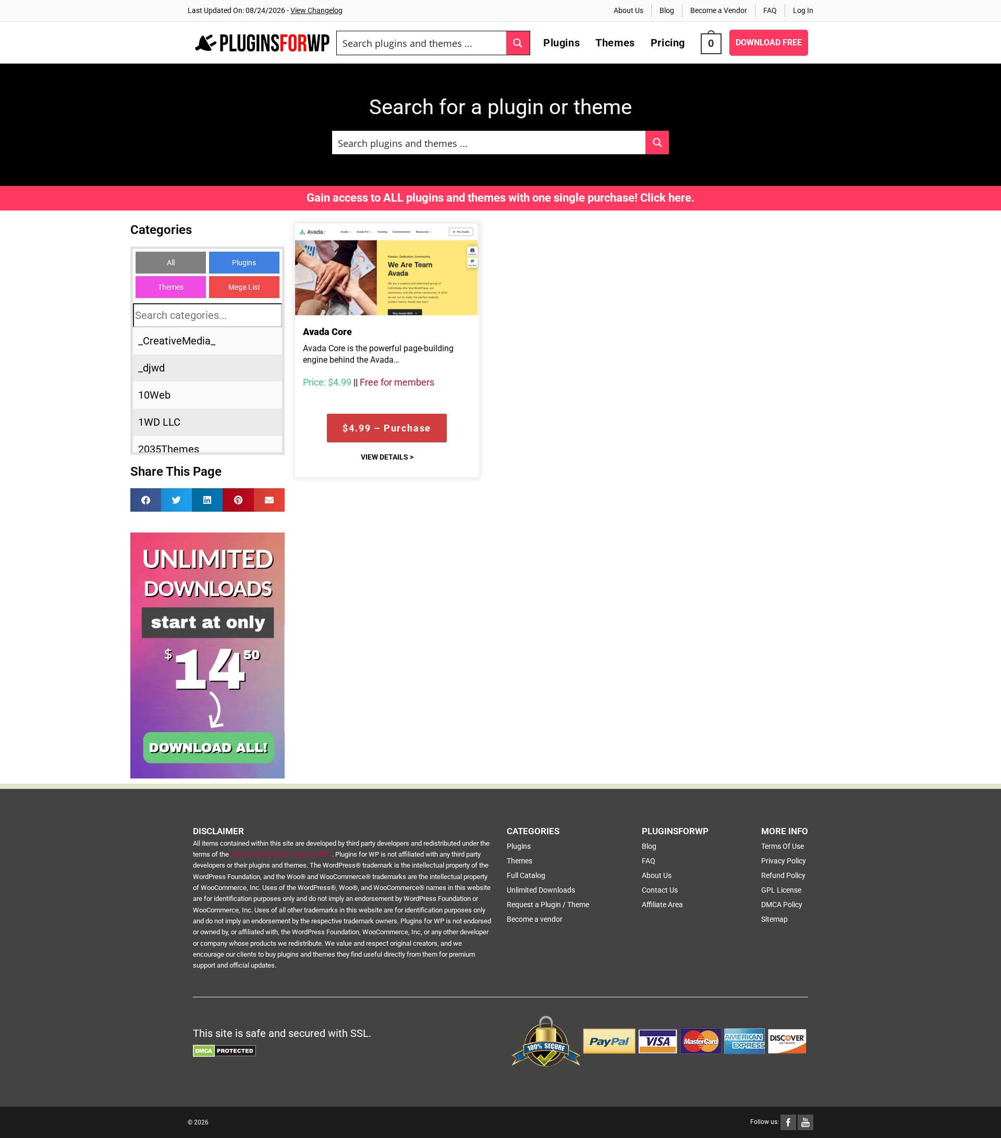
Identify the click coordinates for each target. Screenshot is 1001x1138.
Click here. (667, 197)
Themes (171, 287)
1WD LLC (159, 422)
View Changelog (316, 10)
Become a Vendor (718, 10)
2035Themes (168, 449)
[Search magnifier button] (518, 43)
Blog (667, 10)
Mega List (244, 287)
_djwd (151, 368)
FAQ (770, 10)
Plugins (244, 262)
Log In (803, 10)
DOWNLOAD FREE (769, 42)
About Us (628, 10)
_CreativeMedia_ (176, 341)
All (171, 262)
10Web (154, 395)
